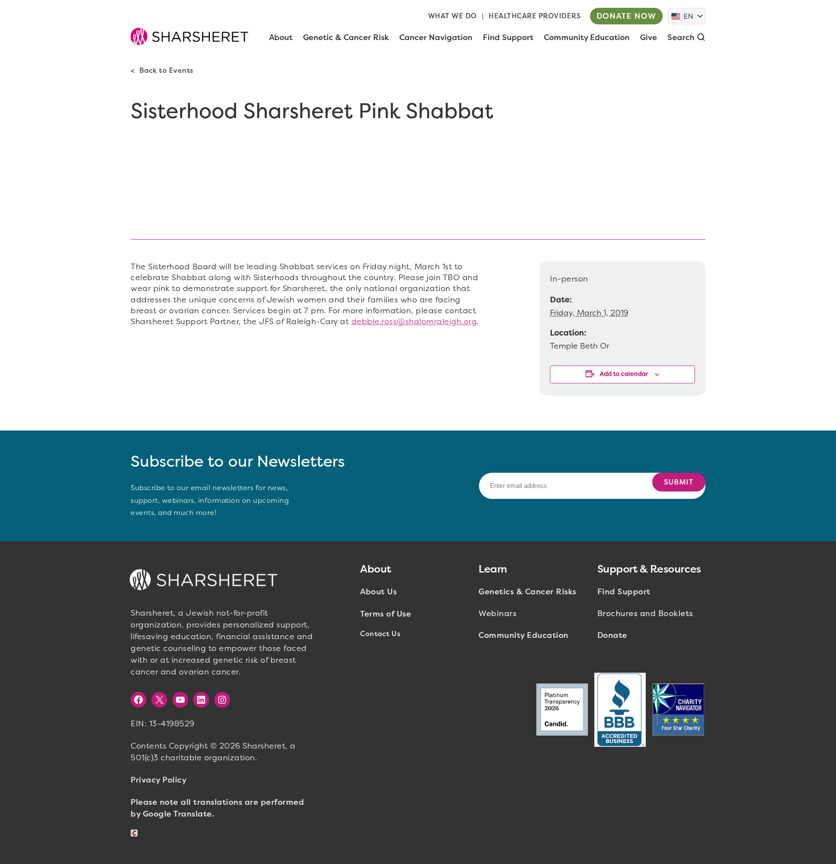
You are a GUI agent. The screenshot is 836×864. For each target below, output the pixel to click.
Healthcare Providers (534, 16)
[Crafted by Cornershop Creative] (136, 833)
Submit (679, 482)
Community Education (524, 635)
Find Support (624, 591)
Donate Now (626, 16)
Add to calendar (624, 374)
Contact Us (380, 634)
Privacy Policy (158, 780)
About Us (378, 591)
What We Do (452, 16)
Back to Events (166, 70)
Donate (612, 635)
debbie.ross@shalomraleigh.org (414, 321)
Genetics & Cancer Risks (527, 591)
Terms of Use (385, 614)
